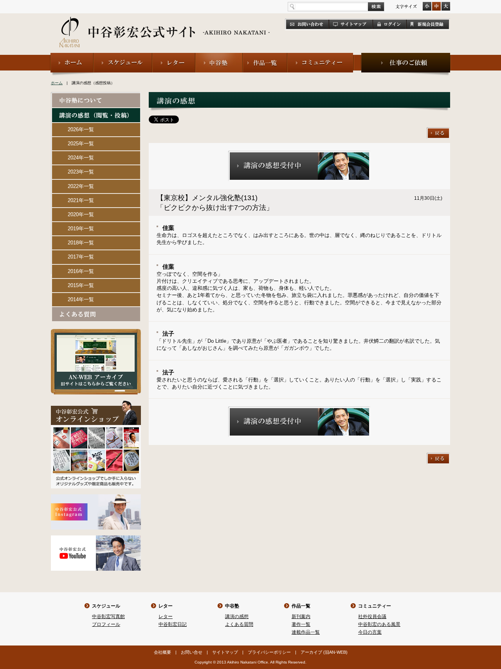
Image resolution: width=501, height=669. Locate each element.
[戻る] (438, 131)
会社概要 (162, 652)
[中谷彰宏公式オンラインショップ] (96, 404)
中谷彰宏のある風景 (379, 624)
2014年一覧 (81, 299)
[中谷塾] (219, 56)
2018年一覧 (81, 243)
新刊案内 (301, 616)
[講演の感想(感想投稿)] (96, 111)
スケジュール (106, 606)
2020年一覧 (81, 214)
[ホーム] (72, 56)
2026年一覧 (81, 129)
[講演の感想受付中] (299, 154)
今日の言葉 (370, 632)
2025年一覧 (81, 143)
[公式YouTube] (96, 539)
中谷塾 (232, 606)
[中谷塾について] (96, 96)
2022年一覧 (81, 186)
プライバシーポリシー (269, 652)
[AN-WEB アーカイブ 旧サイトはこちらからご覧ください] (96, 332)
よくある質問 (239, 624)
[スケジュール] (123, 56)
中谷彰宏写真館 (108, 616)
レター (166, 606)
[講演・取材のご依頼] (405, 56)
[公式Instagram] (96, 498)
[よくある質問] (96, 310)
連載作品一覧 (306, 632)
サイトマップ (225, 652)
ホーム (57, 83)
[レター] (173, 56)
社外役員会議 (372, 616)
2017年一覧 (81, 257)
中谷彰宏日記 (173, 624)
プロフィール (106, 624)
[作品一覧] (265, 56)
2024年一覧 (81, 158)
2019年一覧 (81, 228)
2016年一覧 (81, 271)
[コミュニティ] (320, 56)
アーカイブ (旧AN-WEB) (324, 652)
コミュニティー (374, 606)
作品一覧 (301, 606)
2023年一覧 (81, 172)
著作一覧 (301, 624)
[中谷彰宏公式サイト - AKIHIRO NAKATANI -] (164, 23)
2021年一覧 (81, 200)
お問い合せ (191, 652)
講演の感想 (237, 616)
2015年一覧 (81, 285)
